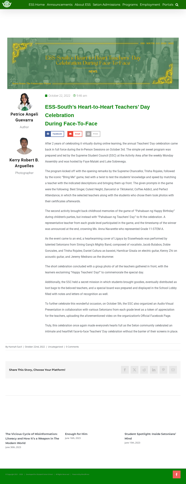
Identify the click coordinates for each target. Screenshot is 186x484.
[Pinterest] (163, 370)
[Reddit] (144, 370)
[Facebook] (125, 370)
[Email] (173, 370)
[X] (134, 370)
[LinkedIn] (154, 370)
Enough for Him (76, 434)
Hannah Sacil (15, 346)
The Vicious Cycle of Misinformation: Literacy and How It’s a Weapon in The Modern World (32, 438)
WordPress (85, 474)
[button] (176, 4)
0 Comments (72, 346)
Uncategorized (55, 346)
